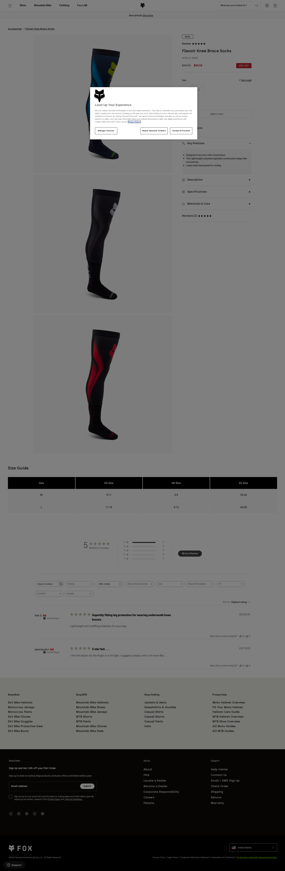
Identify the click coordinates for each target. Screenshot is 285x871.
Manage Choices (106, 131)
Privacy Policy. (134, 122)
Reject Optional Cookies (154, 131)
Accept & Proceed (181, 131)
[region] (143, 113)
